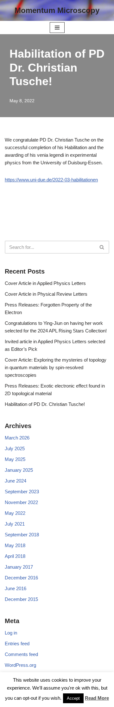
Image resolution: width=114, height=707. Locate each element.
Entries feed (17, 643)
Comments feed (21, 654)
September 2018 (22, 534)
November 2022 (21, 502)
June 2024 (15, 480)
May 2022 (15, 513)
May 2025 (15, 459)
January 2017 (19, 567)
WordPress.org (20, 665)
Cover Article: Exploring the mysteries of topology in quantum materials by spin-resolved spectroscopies (55, 367)
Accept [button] (73, 698)
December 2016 (21, 577)
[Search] (102, 247)
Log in (11, 632)
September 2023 (22, 491)
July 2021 (15, 524)
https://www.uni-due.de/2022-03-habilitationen (51, 179)
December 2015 (21, 599)
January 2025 (19, 470)
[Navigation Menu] (57, 27)
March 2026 (17, 437)
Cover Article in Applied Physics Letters (45, 283)
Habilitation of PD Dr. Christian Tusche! (45, 404)
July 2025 (15, 448)
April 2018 (15, 556)
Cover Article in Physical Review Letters (46, 294)
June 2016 (15, 588)
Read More (97, 698)
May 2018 (15, 545)
